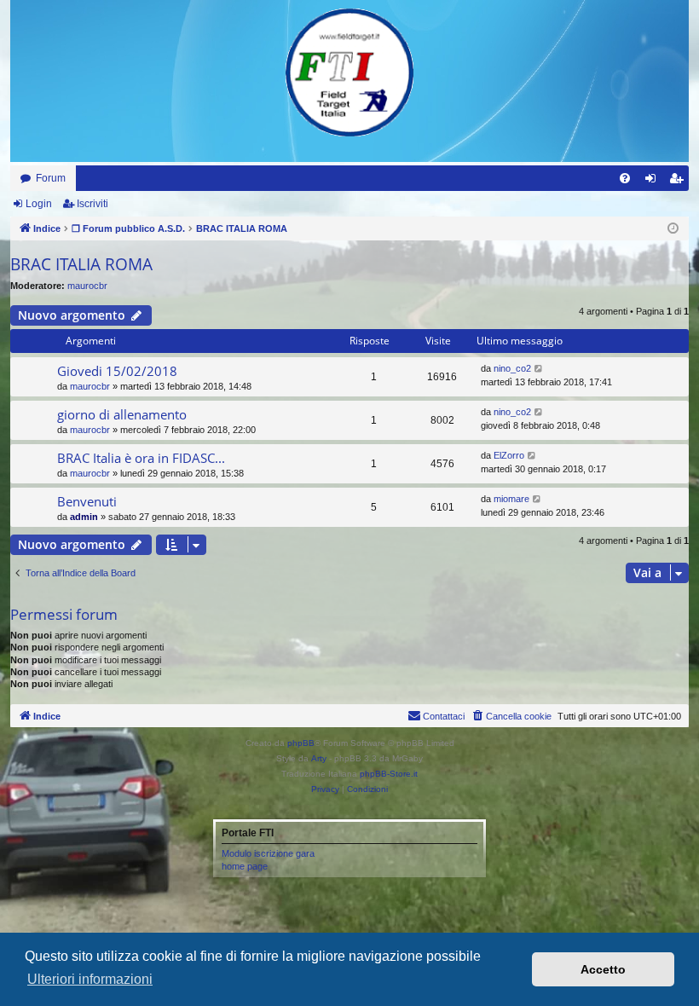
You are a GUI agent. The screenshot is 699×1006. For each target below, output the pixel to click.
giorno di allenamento (122, 414)
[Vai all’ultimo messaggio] (539, 368)
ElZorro (509, 455)
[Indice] (349, 72)
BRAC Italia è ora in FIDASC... (141, 457)
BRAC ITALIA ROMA (81, 264)
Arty (318, 758)
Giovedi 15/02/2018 (117, 370)
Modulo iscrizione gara (268, 853)
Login (39, 204)
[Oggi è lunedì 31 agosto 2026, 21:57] (673, 229)
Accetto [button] (603, 969)
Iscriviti (92, 204)
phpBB (301, 743)
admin (84, 517)
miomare (511, 499)
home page (245, 866)
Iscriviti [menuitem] (680, 181)
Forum (51, 178)
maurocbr (87, 285)
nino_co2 (512, 368)
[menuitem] (625, 178)
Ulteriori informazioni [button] (90, 979)
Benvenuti (87, 501)
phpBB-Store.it (389, 773)
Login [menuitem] (653, 181)
